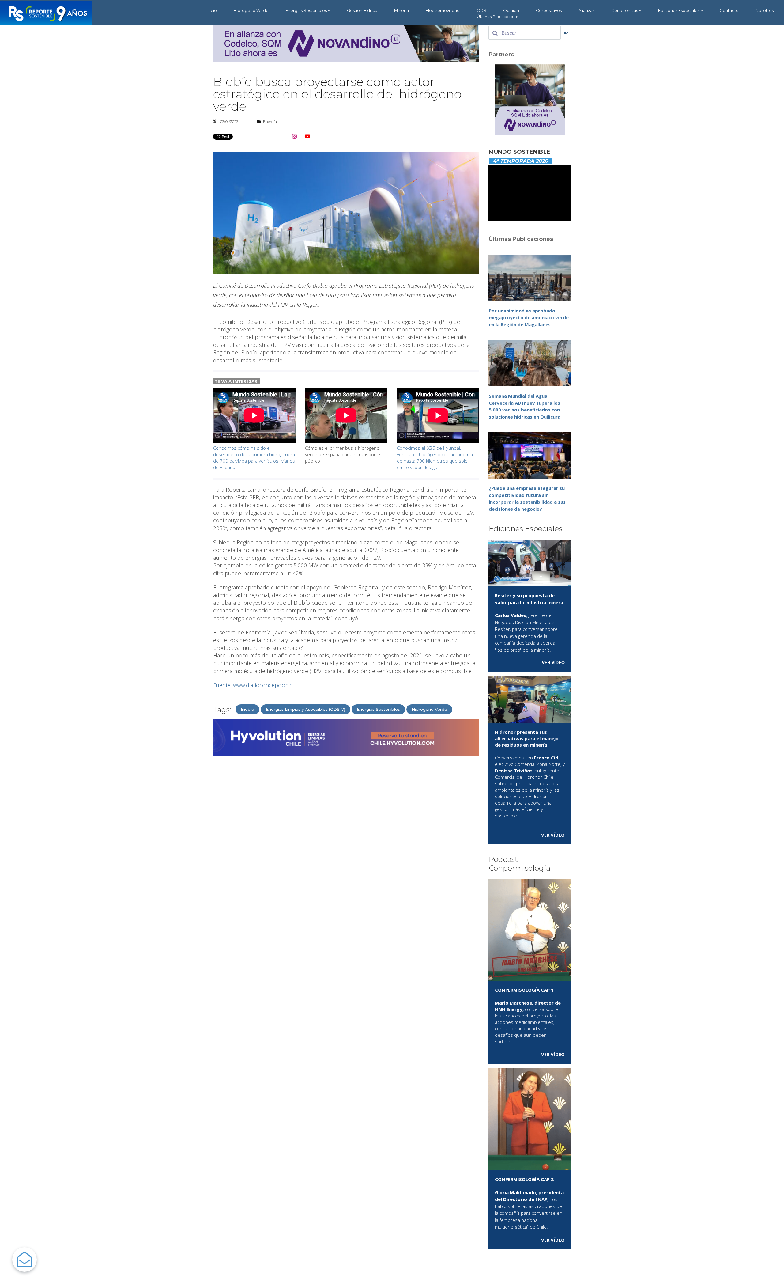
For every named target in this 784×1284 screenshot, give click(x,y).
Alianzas (586, 10)
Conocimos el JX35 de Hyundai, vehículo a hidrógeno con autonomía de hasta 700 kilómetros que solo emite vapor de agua (435, 457)
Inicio (211, 10)
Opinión (511, 10)
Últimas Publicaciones (498, 16)
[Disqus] (346, 838)
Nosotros (765, 10)
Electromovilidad (443, 10)
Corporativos (549, 10)
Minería (401, 10)
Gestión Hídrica (362, 10)
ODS (481, 10)
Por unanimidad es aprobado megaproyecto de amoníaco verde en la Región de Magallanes (529, 318)
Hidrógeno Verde (251, 10)
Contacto (729, 10)
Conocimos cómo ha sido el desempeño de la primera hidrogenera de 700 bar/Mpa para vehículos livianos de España (254, 457)
